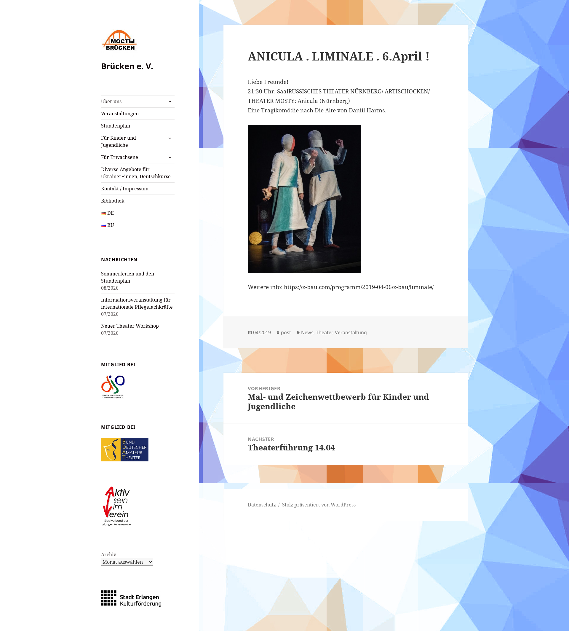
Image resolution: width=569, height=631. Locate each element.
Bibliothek (112, 200)
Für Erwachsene (119, 157)
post (286, 332)
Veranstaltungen (120, 113)
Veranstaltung (351, 332)
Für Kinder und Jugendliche (118, 141)
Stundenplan (115, 125)
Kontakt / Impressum (124, 188)
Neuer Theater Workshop (130, 326)
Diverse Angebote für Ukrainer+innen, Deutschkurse (136, 173)
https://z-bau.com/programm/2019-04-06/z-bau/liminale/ (359, 287)
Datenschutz (262, 504)
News (307, 332)
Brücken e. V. (127, 65)
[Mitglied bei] (113, 386)
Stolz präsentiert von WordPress (319, 504)
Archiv (108, 554)
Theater (324, 332)
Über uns (111, 101)
